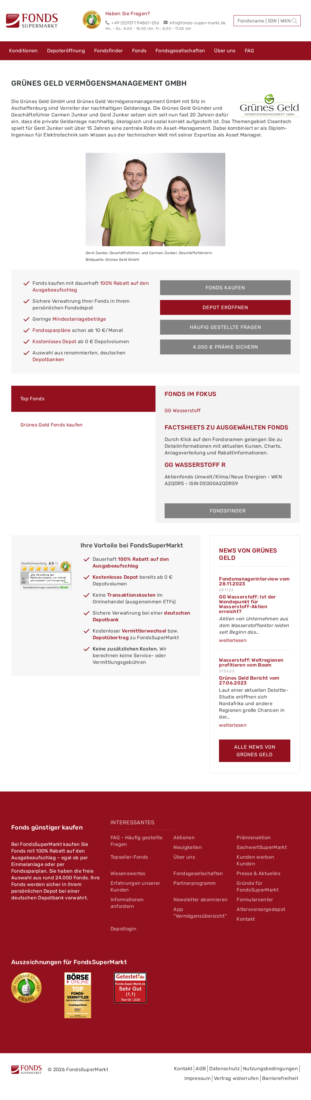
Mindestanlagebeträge (79, 319)
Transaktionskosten (131, 595)
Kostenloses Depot (54, 341)
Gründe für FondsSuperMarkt (258, 886)
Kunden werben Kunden (255, 860)
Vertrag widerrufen (236, 1078)
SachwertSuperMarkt (262, 847)
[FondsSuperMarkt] (32, 21)
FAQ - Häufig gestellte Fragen (137, 841)
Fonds (139, 50)
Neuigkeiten (187, 847)
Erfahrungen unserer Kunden (135, 886)
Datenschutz (224, 1068)
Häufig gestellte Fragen (225, 327)
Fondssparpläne (51, 330)
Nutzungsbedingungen (270, 1068)
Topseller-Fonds (129, 857)
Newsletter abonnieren (200, 899)
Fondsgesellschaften (180, 50)
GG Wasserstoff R (195, 464)
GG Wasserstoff (182, 410)
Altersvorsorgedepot (261, 909)
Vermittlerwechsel (144, 631)
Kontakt (246, 919)
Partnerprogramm (194, 883)
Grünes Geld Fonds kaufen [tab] (51, 425)
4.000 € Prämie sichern (225, 347)
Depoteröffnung (66, 50)
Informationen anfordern (127, 903)
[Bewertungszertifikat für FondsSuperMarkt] (94, 20)
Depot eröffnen (225, 307)
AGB (201, 1068)
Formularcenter (255, 899)
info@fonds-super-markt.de (197, 23)
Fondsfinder (108, 50)
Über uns (225, 50)
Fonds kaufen (225, 288)
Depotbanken (48, 359)
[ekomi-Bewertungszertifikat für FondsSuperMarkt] (26, 987)
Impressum (197, 1078)
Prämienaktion (254, 837)
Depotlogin (123, 929)
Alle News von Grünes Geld (254, 750)
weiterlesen (233, 640)
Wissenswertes (128, 873)
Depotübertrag (111, 637)
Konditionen (23, 50)
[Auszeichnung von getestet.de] (130, 987)
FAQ (249, 50)
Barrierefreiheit (280, 1078)
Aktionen (184, 837)
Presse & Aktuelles (258, 873)
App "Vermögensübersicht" (199, 912)
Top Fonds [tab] (32, 399)
